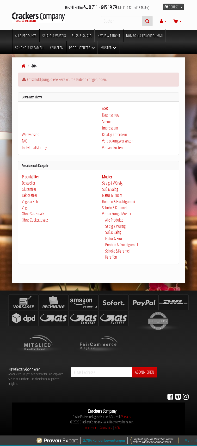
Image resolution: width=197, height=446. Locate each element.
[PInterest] (178, 396)
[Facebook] (170, 396)
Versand (126, 416)
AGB (117, 427)
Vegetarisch (30, 201)
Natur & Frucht (112, 195)
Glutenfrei (29, 189)
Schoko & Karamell (114, 208)
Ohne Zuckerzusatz (35, 220)
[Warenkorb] (177, 21)
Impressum (91, 427)
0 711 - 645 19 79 (102, 7)
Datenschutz (105, 427)
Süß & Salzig (110, 189)
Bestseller (28, 183)
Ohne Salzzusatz (33, 214)
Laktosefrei (29, 195)
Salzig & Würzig (112, 183)
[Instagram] (186, 396)
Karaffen (111, 257)
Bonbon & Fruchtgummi (118, 201)
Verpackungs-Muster (116, 214)
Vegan (26, 208)
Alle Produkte (114, 220)
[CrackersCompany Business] (38, 17)
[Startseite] (24, 66)
